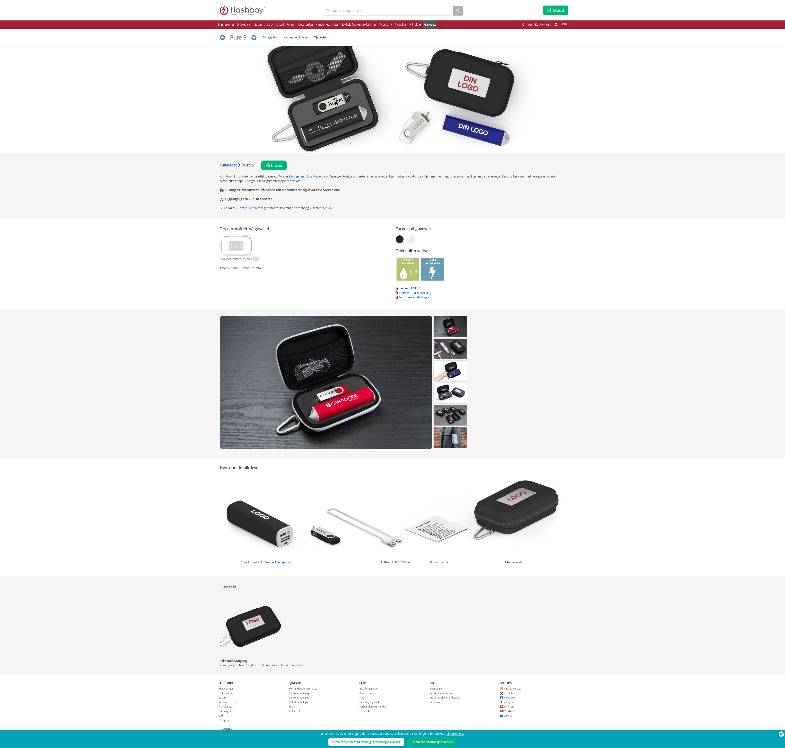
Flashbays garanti (369, 702)
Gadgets (259, 24)
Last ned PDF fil (409, 288)
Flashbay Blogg (512, 688)
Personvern (436, 702)
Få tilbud (274, 165)
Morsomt (386, 24)
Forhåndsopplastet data (303, 688)
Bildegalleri (270, 37)
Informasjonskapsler (442, 693)
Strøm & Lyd (275, 24)
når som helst (455, 734)
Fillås (292, 706)
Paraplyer (401, 24)
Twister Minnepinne (291, 176)
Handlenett (322, 24)
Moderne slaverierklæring (445, 697)
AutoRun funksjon (299, 702)
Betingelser (436, 688)
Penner (291, 24)
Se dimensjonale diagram (415, 297)
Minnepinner (226, 24)
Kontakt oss (543, 24)
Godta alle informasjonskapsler (432, 742)
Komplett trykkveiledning (415, 293)
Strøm (222, 697)
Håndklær (415, 24)
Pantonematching (299, 693)
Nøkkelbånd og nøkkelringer (359, 24)
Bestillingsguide (368, 688)
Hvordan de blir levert (295, 37)
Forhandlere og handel (372, 706)
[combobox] (387, 11)
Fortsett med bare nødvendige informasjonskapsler (366, 742)
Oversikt (364, 711)
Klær (335, 24)
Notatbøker (305, 24)
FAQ (361, 697)
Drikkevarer (244, 24)
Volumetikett (296, 711)
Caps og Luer (226, 711)
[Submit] (327, 10)
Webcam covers (228, 702)
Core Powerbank (317, 176)
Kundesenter (366, 693)
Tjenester (320, 37)
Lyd (221, 715)
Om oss (527, 24)
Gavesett (430, 24)
